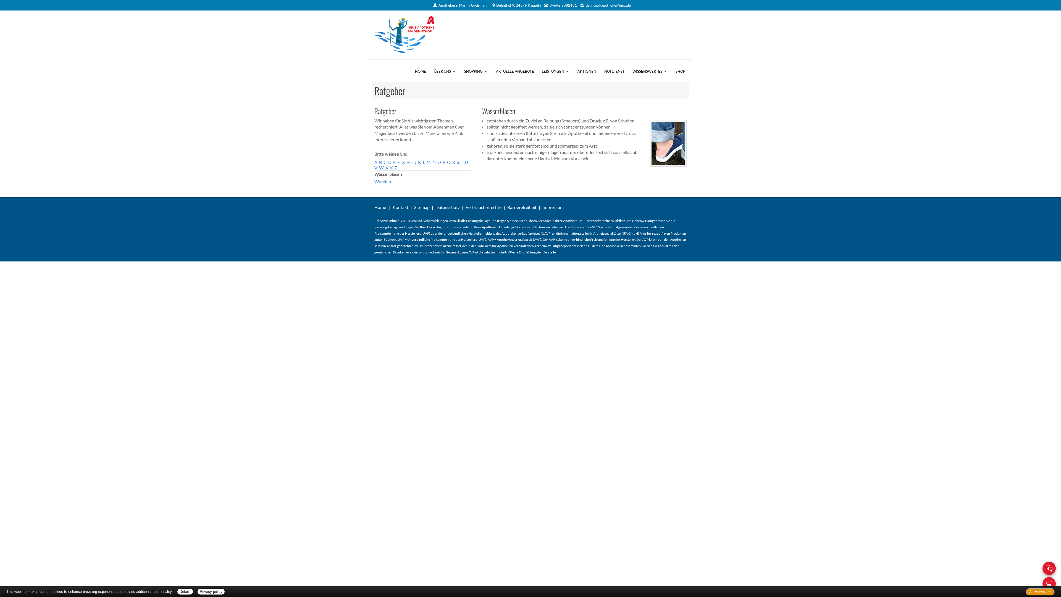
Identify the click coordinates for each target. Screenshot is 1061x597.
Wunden (382, 181)
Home (420, 71)
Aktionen (586, 71)
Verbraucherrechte (483, 207)
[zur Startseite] (449, 35)
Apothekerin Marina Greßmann (463, 5)
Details (185, 592)
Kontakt (400, 207)
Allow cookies (1040, 592)
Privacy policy (211, 592)
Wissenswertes (647, 71)
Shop (680, 71)
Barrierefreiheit (522, 207)
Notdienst (614, 71)
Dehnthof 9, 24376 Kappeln (518, 5)
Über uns (442, 71)
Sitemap (422, 207)
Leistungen (553, 71)
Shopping (473, 71)
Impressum (553, 207)
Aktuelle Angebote (515, 71)
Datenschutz (447, 207)
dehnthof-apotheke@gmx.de (608, 5)
